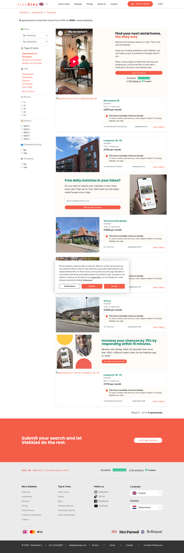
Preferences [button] (87, 280)
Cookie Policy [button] (96, 277)
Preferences (69, 286)
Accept (114, 286)
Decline (92, 286)
